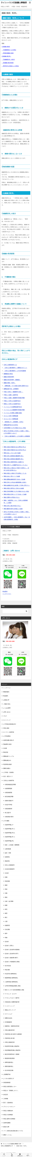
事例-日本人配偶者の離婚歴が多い (14, 456)
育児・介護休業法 (8, 1102)
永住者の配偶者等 (10, 869)
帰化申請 (5, 752)
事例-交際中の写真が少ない (12, 497)
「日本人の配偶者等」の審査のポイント (15, 367)
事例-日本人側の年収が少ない (12, 505)
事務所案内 (6, 692)
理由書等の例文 (7, 744)
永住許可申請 (8, 804)
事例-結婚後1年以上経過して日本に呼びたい (17, 485)
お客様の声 (6, 700)
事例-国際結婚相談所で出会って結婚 (14, 479)
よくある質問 (6, 708)
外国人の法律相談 (8, 1114)
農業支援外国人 (9, 1066)
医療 (6, 905)
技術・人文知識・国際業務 (12, 845)
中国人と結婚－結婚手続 (11, 395)
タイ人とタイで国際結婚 (11, 419)
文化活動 (7, 929)
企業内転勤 (8, 849)
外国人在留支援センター (9, 1086)
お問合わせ (20, 1155)
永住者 (7, 873)
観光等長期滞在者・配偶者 (12, 1054)
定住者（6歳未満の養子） (12, 957)
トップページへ (7, 593)
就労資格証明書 (9, 796)
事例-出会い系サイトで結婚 (12, 476)
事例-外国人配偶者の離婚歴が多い (14, 459)
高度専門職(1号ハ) (10, 836)
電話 (12, 1155)
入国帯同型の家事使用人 (11, 982)
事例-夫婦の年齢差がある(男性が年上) (15, 447)
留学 (6, 933)
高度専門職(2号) (9, 841)
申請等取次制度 (7, 764)
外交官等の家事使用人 (11, 973)
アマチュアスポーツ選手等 (12, 998)
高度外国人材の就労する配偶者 (13, 1034)
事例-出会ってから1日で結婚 (12, 453)
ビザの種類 (6, 820)
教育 (6, 913)
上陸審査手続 (6, 1074)
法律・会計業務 (9, 901)
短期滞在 (7, 857)
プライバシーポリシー (9, 1106)
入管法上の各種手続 (8, 780)
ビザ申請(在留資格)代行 (9, 724)
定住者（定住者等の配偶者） (12, 949)
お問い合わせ (6, 712)
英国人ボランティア (10, 1010)
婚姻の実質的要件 (9, 376)
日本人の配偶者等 (10, 865)
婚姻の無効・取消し (9, 382)
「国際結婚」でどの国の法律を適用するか (16, 385)
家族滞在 (7, 861)
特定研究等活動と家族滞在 (12, 1046)
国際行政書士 (6, 768)
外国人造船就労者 (10, 1042)
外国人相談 (6, 728)
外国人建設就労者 (10, 1030)
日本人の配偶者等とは (10, 364)
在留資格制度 (6, 1082)
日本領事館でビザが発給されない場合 (15, 428)
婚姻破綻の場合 (8, 373)
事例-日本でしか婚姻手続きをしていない (16, 465)
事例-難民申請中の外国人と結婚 (13, 508)
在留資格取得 (8, 808)
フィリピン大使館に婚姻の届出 (13, 413)
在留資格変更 (8, 792)
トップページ (6, 688)
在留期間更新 (8, 788)
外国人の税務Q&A (8, 1110)
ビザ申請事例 (6, 736)
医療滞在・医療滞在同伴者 (12, 1026)
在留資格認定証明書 (10, 784)
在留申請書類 (6, 1122)
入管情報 (5, 1098)
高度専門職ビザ (9, 824)
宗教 (6, 893)
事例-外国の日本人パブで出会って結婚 (15, 494)
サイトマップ (6, 720)
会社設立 (5, 1094)
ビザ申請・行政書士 (8, 772)
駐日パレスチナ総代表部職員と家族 (14, 990)
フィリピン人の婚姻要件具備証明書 (14, 410)
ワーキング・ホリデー (11, 994)
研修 (6, 937)
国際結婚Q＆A (7, 760)
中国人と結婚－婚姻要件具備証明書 (14, 397)
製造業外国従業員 (10, 1058)
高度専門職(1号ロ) (10, 832)
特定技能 (7, 881)
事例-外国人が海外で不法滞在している (15, 473)
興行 (6, 917)
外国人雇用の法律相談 (9, 1118)
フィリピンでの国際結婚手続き (13, 407)
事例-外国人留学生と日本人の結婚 (14, 488)
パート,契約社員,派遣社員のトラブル (13, 1130)
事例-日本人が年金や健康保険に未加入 (15, 482)
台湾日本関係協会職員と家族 (12, 986)
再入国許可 (8, 812)
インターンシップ (10, 1006)
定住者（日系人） (10, 945)
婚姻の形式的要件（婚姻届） (12, 379)
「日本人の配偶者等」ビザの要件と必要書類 (17, 436)
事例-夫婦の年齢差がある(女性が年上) (15, 450)
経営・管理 (8, 853)
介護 (6, 921)
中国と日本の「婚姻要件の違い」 (13, 391)
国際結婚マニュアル (8, 756)
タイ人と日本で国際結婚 (11, 416)
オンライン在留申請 (8, 732)
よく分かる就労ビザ (8, 1078)
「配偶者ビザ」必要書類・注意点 (13, 422)
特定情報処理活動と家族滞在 (12, 1050)
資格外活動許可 (9, 800)
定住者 (7, 941)
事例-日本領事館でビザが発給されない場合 (16, 491)
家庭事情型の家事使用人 (11, 978)
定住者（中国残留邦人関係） (12, 961)
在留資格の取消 (9, 816)
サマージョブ (8, 1014)
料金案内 (5, 591)
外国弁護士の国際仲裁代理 (12, 1002)
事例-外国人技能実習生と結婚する (14, 462)
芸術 (6, 889)
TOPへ (28, 1155)
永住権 (5, 748)
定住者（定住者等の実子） (12, 953)
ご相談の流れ (6, 704)
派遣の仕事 (6, 1126)
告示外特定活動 (9, 1070)
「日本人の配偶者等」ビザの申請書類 (15, 370)
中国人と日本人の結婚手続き (12, 401)
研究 (6, 909)
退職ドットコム (7, 1135)
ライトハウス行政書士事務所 (14, 2)
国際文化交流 (8, 1018)
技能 (6, 877)
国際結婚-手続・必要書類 (11, 389)
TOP (12, 1143)
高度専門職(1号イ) (10, 828)
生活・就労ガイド (8, 776)
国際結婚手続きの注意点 (11, 425)
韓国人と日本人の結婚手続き (12, 403)
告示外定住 (8, 965)
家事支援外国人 (9, 1062)
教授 (6, 885)
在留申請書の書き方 (8, 740)
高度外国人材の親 (10, 1038)
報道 (6, 897)
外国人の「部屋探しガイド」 (11, 1090)
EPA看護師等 (8, 1022)
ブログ (5, 716)
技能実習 (7, 925)
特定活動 (7, 969)
